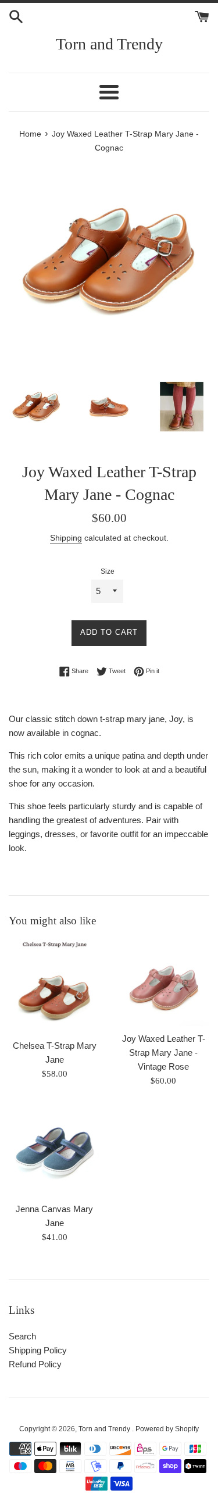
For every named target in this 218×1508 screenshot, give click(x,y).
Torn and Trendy (109, 44)
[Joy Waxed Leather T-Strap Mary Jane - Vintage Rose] (164, 982)
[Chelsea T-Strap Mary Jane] (55, 986)
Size (108, 571)
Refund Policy (35, 1364)
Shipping (66, 537)
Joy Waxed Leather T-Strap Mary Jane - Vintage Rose (163, 1052)
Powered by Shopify (167, 1429)
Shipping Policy (38, 1350)
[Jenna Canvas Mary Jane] (55, 1151)
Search (22, 1336)
